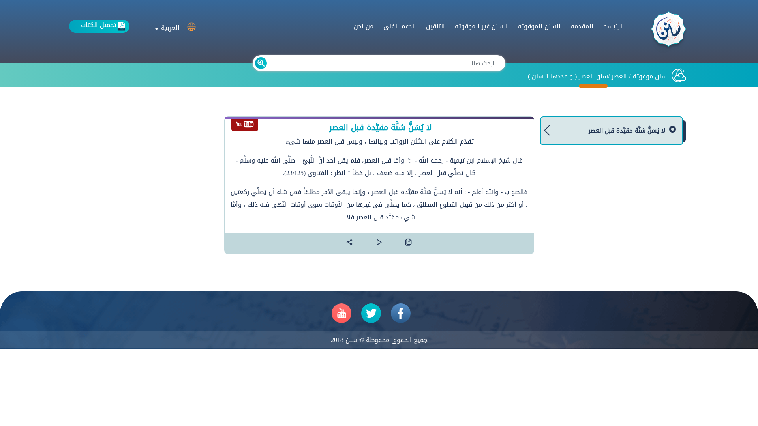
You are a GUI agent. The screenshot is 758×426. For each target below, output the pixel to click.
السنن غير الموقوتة (481, 26)
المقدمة (581, 26)
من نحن (363, 26)
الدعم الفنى (399, 26)
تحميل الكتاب (98, 25)
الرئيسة (613, 26)
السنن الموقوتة (539, 26)
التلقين (435, 26)
